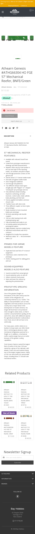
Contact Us (24, 5)
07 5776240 (18, 521)
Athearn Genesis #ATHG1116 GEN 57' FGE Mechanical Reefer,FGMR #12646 (25, 429)
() (33, 10)
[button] (17, 136)
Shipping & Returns (13, 5)
